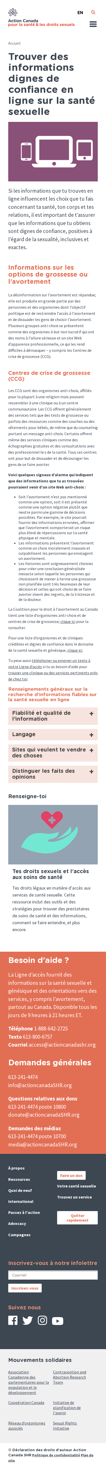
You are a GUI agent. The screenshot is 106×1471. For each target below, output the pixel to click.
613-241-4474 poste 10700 (37, 1136)
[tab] (53, 716)
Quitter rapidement (78, 1218)
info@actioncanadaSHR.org (40, 1085)
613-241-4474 (23, 1077)
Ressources (19, 1179)
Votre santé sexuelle (76, 1186)
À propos (16, 1168)
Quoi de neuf (20, 1190)
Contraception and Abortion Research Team (69, 1377)
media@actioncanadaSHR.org (42, 1144)
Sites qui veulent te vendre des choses (49, 752)
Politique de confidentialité (56, 1455)
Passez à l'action (24, 1212)
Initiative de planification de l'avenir (67, 1407)
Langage (24, 734)
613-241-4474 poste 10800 (37, 1106)
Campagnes (19, 1234)
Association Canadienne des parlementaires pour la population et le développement (28, 1382)
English (80, 11)
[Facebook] (12, 1322)
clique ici (67, 621)
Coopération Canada (26, 1402)
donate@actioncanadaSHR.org (44, 1114)
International (20, 1201)
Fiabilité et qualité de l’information (41, 716)
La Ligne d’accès (26, 974)
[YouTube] (57, 1323)
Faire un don (71, 1175)
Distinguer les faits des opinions (43, 774)
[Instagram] (42, 1322)
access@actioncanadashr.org (62, 1044)
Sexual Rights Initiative (65, 1425)
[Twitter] (27, 1322)
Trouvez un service (74, 1197)
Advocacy (17, 1223)
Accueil (14, 43)
